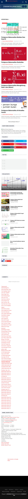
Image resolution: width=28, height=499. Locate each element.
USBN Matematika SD (6, 365)
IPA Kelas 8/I (4, 376)
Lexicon (21, 489)
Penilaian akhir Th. (5, 389)
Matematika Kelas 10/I (6, 398)
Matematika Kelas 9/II (6, 402)
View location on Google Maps (13, 460)
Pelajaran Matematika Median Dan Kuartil (13, 38)
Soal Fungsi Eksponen (6, 321)
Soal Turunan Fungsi (5, 323)
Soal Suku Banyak (5, 311)
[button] (2, 2)
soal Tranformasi (5, 334)
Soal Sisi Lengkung (5, 344)
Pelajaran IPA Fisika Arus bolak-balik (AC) (17, 221)
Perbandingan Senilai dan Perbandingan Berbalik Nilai (16, 193)
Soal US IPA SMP (5, 353)
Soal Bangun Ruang (5, 342)
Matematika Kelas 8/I (6, 377)
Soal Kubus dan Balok (6, 336)
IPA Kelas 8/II (4, 395)
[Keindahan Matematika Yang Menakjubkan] (5, 250)
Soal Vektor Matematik (6, 337)
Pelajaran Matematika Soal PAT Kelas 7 (17, 228)
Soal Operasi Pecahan (6, 381)
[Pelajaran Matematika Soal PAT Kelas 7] (5, 229)
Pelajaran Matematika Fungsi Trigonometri (17, 214)
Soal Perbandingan (5, 295)
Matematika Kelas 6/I (6, 379)
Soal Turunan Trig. (5, 302)
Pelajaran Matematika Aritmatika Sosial (12, 111)
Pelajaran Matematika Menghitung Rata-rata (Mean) (13, 86)
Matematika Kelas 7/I (6, 408)
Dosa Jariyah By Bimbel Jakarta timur (17, 242)
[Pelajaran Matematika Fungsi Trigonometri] (5, 215)
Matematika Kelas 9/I (6, 374)
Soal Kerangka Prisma (6, 347)
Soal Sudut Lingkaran (6, 345)
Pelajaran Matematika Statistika (12, 62)
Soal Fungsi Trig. (5, 294)
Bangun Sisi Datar (5, 339)
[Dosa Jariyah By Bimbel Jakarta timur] (5, 243)
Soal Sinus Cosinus (5, 299)
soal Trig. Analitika (5, 292)
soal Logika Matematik (6, 313)
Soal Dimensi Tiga (5, 332)
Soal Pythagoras (5, 287)
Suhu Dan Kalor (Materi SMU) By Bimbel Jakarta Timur (12, 6)
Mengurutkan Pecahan (6, 386)
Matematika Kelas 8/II (6, 371)
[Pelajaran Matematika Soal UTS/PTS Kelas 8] (5, 201)
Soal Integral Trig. (5, 300)
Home (6, 489)
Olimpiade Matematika (6, 360)
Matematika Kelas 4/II (6, 405)
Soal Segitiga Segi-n (5, 291)
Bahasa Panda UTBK (6, 350)
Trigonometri (4, 286)
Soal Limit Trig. (4, 297)
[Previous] (23, 6)
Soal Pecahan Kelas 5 (6, 384)
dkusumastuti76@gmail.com (10, 420)
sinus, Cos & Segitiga (6, 305)
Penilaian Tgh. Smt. (5, 370)
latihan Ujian (4, 349)
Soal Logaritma (4, 318)
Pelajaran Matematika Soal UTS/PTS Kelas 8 (16, 200)
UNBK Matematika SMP (6, 363)
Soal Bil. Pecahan (5, 382)
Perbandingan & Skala (6, 331)
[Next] (26, 6)
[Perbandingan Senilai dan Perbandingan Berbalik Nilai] (5, 194)
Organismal (19, 491)
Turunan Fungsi (4, 316)
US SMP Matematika (5, 355)
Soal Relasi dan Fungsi (6, 324)
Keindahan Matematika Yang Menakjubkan (16, 249)
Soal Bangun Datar (5, 329)
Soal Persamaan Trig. (6, 289)
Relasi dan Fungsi (5, 326)
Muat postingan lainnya (13, 121)
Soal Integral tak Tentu (6, 310)
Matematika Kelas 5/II (6, 403)
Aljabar (2, 307)
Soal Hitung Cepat (5, 308)
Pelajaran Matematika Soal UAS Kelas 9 (17, 235)
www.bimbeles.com (7, 422)
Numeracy (11, 489)
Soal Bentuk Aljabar (5, 315)
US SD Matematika (5, 352)
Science (16, 489)
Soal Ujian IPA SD (5, 357)
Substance (13, 491)
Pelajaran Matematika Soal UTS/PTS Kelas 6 (16, 207)
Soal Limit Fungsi (5, 320)
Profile (24, 491)
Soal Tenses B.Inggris (6, 358)
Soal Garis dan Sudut (6, 303)
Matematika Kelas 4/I (6, 373)
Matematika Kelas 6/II (6, 390)
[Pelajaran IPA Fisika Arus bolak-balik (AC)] (5, 222)
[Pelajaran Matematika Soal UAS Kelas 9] (5, 236)
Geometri (3, 328)
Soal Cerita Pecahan (5, 387)
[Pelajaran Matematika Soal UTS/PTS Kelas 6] (5, 208)
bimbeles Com (10, 494)
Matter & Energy (5, 491)
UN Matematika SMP (6, 366)
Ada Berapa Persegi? (6, 340)
